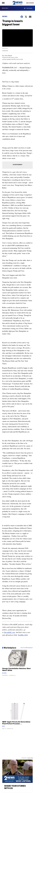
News (4, 16)
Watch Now (29, 2)
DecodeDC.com (9, 632)
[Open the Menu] (3, 2)
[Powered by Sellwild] (30, 758)
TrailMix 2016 (23, 635)
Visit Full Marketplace (27, 647)
